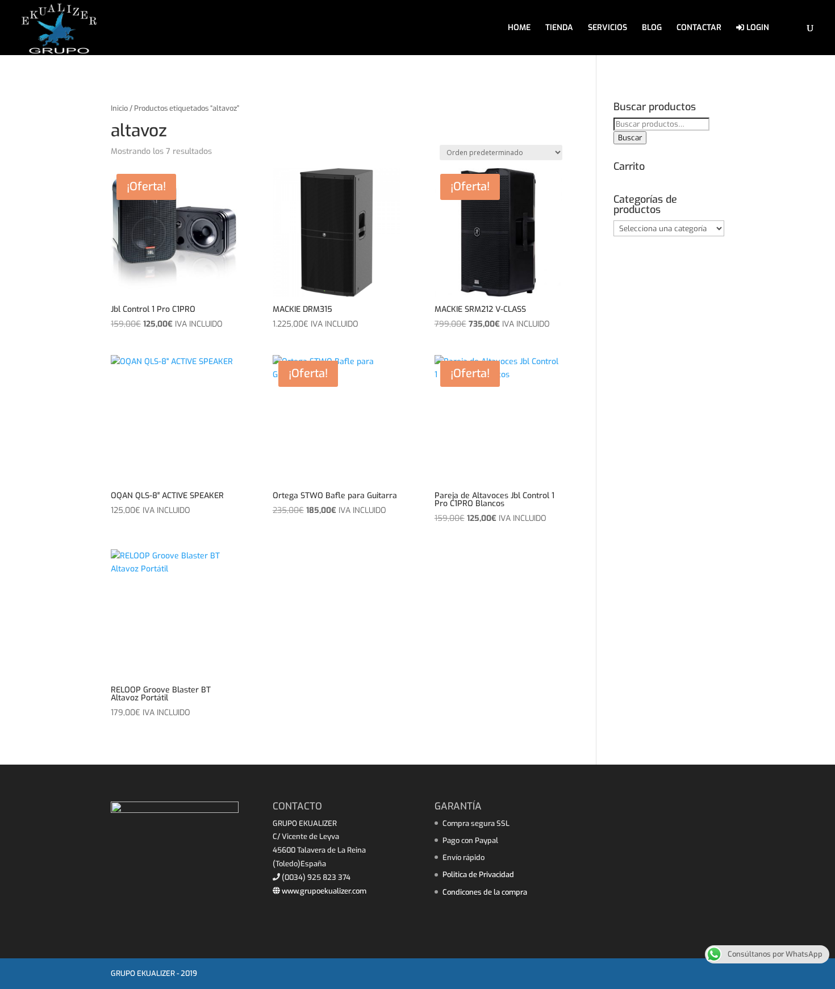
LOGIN (756, 28)
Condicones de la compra (484, 892)
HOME (519, 28)
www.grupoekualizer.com (323, 891)
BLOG (652, 28)
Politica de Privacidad (478, 874)
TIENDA (559, 28)
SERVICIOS (607, 28)
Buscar (630, 138)
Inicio (119, 108)
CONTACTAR (699, 28)
